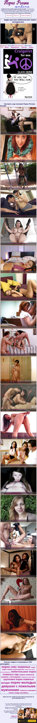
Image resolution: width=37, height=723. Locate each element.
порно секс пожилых (15, 666)
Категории (9, 15)
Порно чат (16, 15)
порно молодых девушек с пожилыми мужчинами (18, 686)
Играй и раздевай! (25, 15)
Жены (7, 47)
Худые (31, 47)
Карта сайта (16, 716)
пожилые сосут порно (28, 677)
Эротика (24, 47)
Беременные (15, 47)
